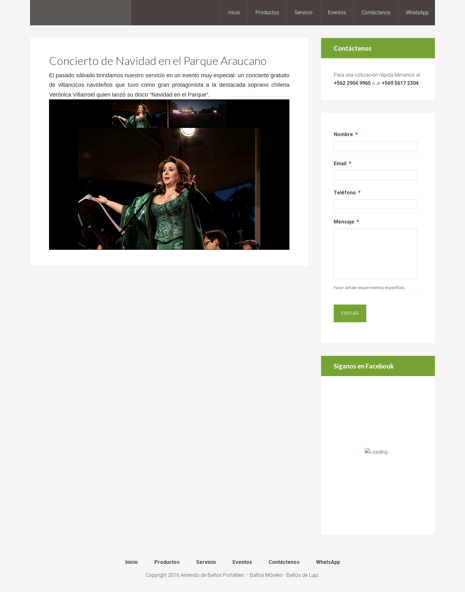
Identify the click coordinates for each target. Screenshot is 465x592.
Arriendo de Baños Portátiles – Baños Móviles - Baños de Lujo (249, 575)
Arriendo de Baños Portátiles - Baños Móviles (80, 12)
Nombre (346, 134)
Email (342, 164)
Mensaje (346, 222)
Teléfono (347, 193)
